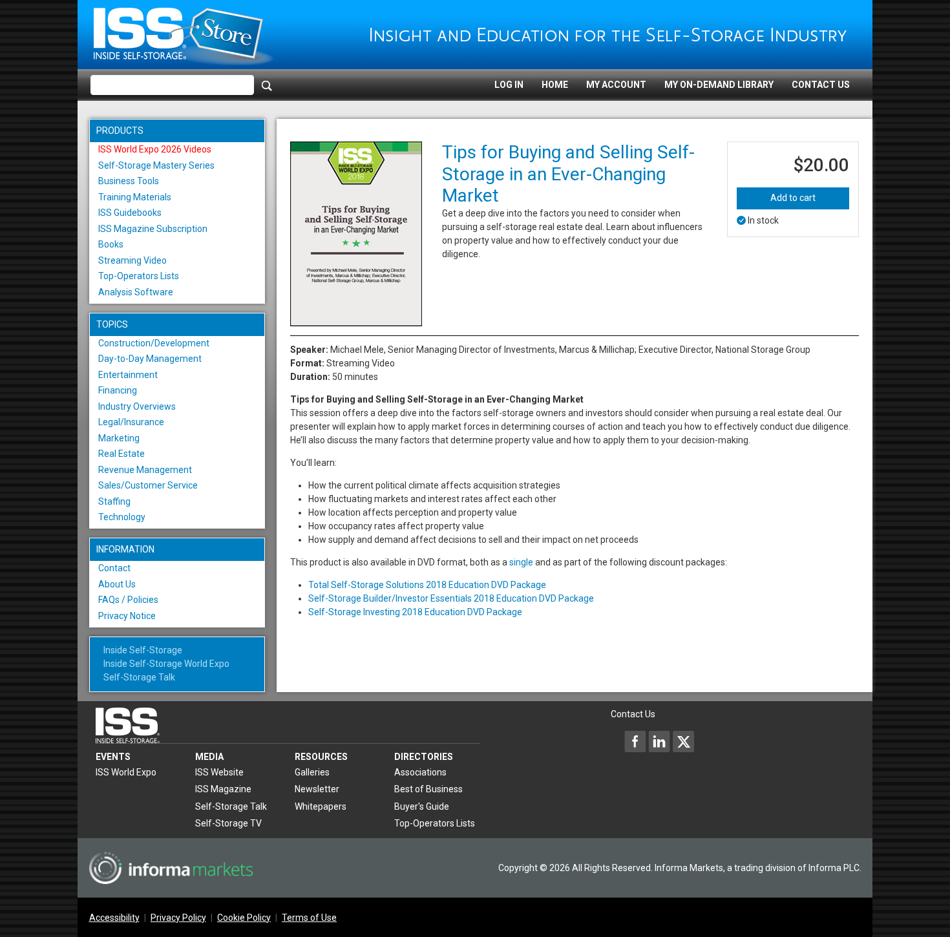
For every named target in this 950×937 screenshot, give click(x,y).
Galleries (312, 772)
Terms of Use (309, 917)
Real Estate (121, 453)
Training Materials (134, 197)
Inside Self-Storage (142, 650)
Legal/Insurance (131, 422)
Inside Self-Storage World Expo (166, 663)
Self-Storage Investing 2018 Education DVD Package (415, 612)
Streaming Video (132, 260)
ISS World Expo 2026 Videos (154, 149)
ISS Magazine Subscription (152, 229)
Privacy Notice (127, 616)
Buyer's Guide (421, 806)
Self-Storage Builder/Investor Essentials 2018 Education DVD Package (451, 598)
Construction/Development (153, 343)
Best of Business (428, 789)
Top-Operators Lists (138, 276)
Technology (121, 517)
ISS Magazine (223, 789)
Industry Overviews (137, 406)
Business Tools (128, 181)
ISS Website (219, 772)
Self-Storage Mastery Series (156, 165)
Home (555, 84)
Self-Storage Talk (139, 677)
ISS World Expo (126, 772)
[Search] (267, 85)
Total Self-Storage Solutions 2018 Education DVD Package (427, 585)
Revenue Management (145, 470)
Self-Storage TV (228, 823)
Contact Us (821, 84)
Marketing (119, 438)
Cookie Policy (244, 917)
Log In (508, 84)
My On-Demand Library (719, 84)
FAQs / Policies (128, 600)
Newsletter (317, 789)
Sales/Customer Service (148, 485)
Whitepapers (320, 806)
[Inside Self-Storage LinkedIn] (659, 741)
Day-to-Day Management (150, 358)
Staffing (114, 501)
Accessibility (114, 917)
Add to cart (793, 198)
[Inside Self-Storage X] (683, 741)
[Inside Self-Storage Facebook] (635, 741)
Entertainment (128, 375)
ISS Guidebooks (130, 212)
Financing (117, 390)
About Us (117, 584)
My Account (616, 84)
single (521, 562)
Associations (420, 772)
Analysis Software (135, 292)
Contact (114, 568)
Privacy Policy (178, 917)
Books (110, 244)
